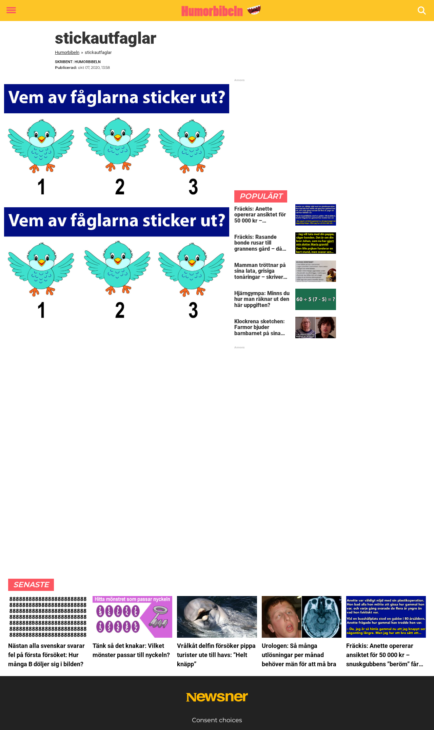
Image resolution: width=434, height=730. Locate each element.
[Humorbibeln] (214, 11)
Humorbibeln (67, 52)
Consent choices (217, 720)
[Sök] (422, 10)
